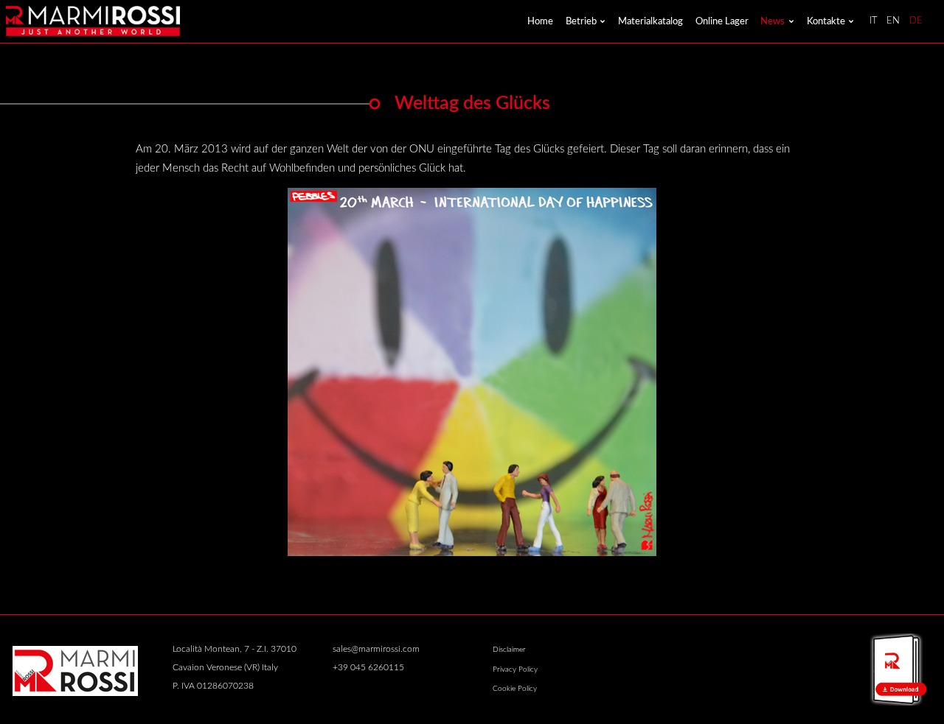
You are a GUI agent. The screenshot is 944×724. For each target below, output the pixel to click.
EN (893, 21)
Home (540, 21)
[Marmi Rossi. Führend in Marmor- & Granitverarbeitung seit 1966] (92, 21)
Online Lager (722, 21)
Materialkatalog (650, 21)
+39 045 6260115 (368, 668)
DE (916, 21)
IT (874, 21)
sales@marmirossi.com (376, 649)
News (772, 21)
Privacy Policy (515, 669)
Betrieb (581, 21)
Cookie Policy (515, 688)
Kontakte (826, 21)
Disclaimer (509, 649)
